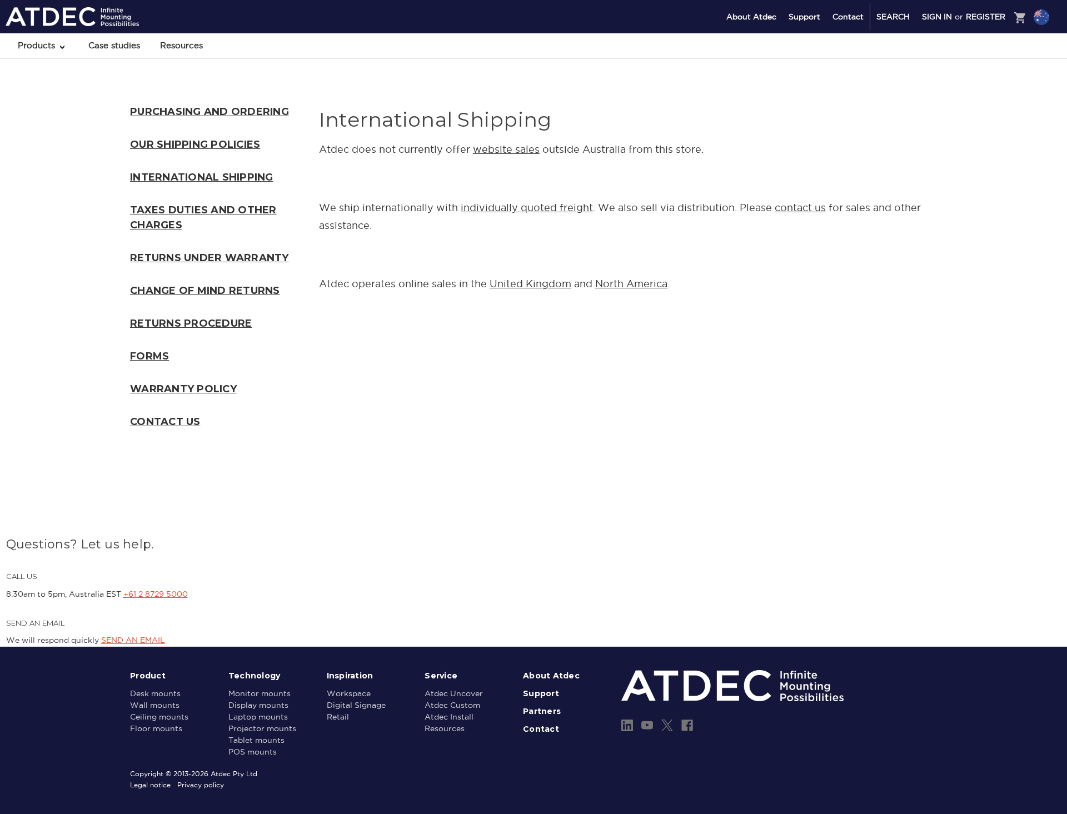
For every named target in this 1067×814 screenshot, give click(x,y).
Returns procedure (191, 323)
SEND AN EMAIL (133, 640)
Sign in (937, 16)
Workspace (349, 693)
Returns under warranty (209, 258)
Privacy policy (200, 784)
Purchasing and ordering (209, 112)
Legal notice (150, 784)
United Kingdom (530, 283)
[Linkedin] (627, 725)
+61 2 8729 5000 (155, 594)
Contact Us (165, 422)
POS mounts (252, 751)
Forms (149, 356)
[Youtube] (647, 725)
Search (893, 16)
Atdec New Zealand (994, 46)
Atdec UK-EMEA (988, 76)
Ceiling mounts (159, 716)
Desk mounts (155, 693)
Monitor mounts (259, 693)
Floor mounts (156, 728)
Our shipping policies (195, 144)
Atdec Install (449, 716)
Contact (848, 16)
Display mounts (258, 705)
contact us (800, 207)
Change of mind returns (205, 290)
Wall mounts (155, 705)
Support (804, 16)
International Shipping (201, 177)
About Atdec (751, 16)
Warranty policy (183, 389)
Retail (338, 716)
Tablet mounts (256, 740)
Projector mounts (262, 728)
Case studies (114, 45)
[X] (667, 725)
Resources (181, 45)
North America (631, 283)
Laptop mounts (258, 716)
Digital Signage (356, 705)
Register (985, 16)
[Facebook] (687, 725)
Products (38, 45)
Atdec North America (996, 61)
